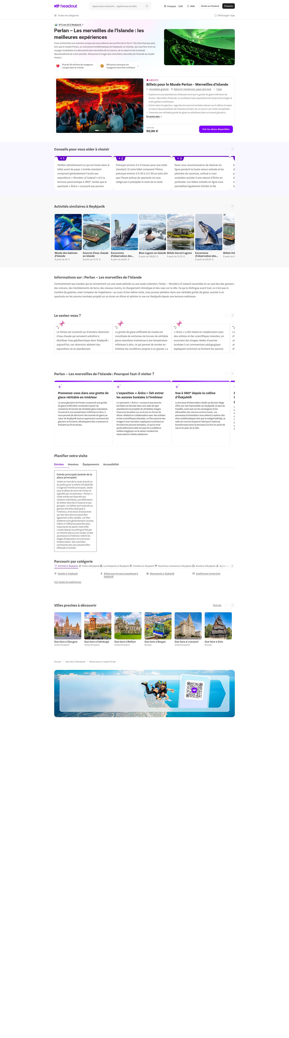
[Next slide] (232, 149)
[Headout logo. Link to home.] (65, 6)
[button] (66, 15)
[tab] (59, 465)
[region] (99, 105)
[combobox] (120, 6)
